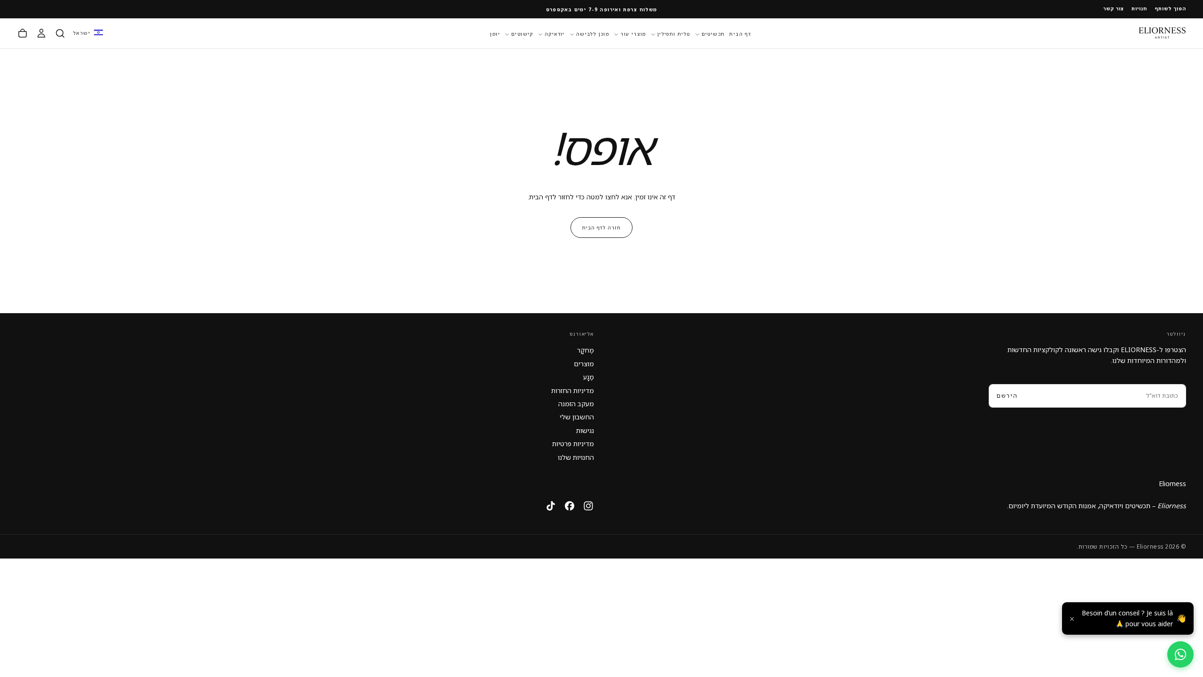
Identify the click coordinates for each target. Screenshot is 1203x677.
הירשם (1007, 396)
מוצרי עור (633, 34)
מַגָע (588, 376)
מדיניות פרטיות (573, 443)
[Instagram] (588, 506)
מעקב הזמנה (576, 403)
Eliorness (1172, 483)
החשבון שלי (577, 416)
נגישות (585, 430)
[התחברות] (41, 33)
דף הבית (740, 34)
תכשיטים (713, 34)
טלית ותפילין (673, 34)
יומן (495, 34)
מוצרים (584, 363)
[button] (88, 33)
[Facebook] (569, 506)
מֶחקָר (585, 350)
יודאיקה (555, 34)
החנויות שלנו (576, 457)
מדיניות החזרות (572, 390)
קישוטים (522, 34)
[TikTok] (550, 506)
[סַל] (22, 33)
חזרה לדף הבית (601, 227)
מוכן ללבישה (592, 34)
